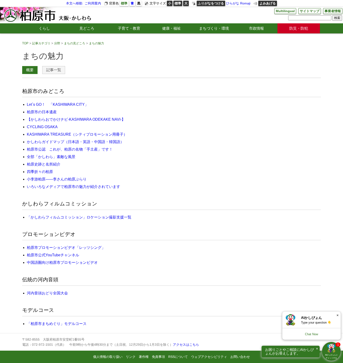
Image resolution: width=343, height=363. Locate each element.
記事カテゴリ (41, 43)
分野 (57, 43)
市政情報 (256, 28)
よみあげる (267, 3)
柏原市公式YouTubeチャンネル (53, 255)
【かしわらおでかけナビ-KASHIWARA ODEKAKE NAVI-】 (76, 119)
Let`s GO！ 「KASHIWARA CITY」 (57, 104)
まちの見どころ (74, 43)
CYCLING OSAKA (42, 127)
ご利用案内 (93, 3)
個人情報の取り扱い (107, 357)
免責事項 (158, 357)
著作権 (144, 357)
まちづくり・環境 (214, 28)
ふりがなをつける (211, 3)
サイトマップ (309, 11)
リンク (131, 357)
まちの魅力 (96, 43)
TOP (25, 43)
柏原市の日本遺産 (42, 112)
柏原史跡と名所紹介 (43, 164)
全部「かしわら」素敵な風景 (51, 157)
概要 (30, 70)
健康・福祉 (171, 28)
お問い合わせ (240, 357)
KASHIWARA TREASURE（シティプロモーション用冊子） (77, 134)
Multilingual (285, 11)
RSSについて (178, 357)
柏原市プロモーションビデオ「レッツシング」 (66, 248)
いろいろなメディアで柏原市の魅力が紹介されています (73, 187)
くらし (44, 28)
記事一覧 (53, 70)
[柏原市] (47, 15)
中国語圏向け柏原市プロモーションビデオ (62, 262)
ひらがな (232, 3)
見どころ (86, 28)
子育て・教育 (129, 28)
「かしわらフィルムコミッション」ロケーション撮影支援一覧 (79, 217)
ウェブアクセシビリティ (209, 357)
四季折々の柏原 (40, 172)
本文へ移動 (74, 3)
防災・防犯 (298, 28)
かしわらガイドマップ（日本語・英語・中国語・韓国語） (75, 142)
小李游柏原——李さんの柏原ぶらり (57, 179)
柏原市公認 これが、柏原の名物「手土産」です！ (70, 149)
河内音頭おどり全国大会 (47, 293)
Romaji (245, 3)
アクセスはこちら (186, 344)
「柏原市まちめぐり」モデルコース (57, 324)
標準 (124, 3)
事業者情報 (333, 11)
